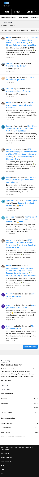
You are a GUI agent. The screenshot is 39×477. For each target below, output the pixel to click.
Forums (18, 12)
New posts (23, 18)
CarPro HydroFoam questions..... (20, 78)
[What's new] (36, 11)
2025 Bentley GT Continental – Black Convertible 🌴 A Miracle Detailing (20, 242)
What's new (6, 30)
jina (7, 77)
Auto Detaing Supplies (5, 362)
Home (6, 12)
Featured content (8, 18)
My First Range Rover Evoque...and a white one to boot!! (21, 179)
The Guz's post (31, 200)
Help (2, 465)
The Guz (9, 63)
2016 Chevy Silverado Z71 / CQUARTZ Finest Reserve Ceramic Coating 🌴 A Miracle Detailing (21, 41)
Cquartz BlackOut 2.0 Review (18, 91)
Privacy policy (6, 461)
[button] (24, 12)
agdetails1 (10, 200)
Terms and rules (6, 457)
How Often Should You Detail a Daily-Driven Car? (20, 105)
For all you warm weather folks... (21, 306)
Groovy (9, 294)
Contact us (5, 453)
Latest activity (5, 389)
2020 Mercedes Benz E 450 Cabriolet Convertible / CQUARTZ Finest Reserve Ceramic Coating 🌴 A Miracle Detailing (19, 271)
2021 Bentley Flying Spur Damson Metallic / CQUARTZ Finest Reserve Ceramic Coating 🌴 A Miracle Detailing (21, 153)
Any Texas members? (20, 295)
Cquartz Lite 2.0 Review (16, 66)
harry (8, 126)
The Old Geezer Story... (20, 327)
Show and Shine (29, 45)
